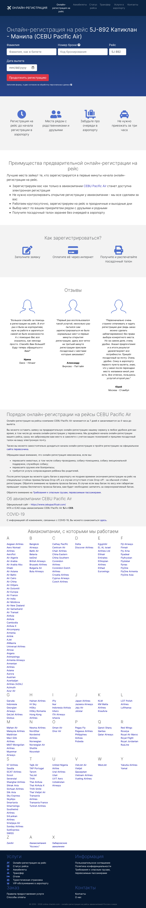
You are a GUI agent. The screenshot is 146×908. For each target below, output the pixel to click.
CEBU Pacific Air (95, 186)
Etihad (101, 568)
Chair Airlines (59, 550)
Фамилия (13, 45)
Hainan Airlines (37, 700)
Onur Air (56, 731)
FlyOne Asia (127, 574)
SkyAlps (11, 799)
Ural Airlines (58, 771)
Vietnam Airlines (84, 775)
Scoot (10, 775)
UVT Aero (57, 778)
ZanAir (10, 843)
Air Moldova (13, 602)
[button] (79, 45)
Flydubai (125, 561)
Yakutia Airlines (129, 764)
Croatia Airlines (60, 574)
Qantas (102, 731)
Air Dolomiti (13, 588)
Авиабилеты (80, 4)
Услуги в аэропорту (119, 6)
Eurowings (103, 571)
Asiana (10, 670)
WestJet (102, 764)
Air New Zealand (16, 605)
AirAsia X (11, 626)
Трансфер (105, 4)
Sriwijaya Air (13, 823)
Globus (10, 717)
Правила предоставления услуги (25, 893)
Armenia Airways (16, 660)
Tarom (33, 771)
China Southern (60, 557)
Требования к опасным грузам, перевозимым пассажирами (67, 492)
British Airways (37, 561)
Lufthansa (126, 707)
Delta (78, 544)
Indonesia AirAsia (61, 707)
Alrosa (10, 649)
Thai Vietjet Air (37, 792)
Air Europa (12, 591)
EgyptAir (102, 544)
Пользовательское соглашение (92, 862)
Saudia (10, 768)
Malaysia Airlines (16, 731)
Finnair (124, 547)
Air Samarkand (15, 608)
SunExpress (13, 829)
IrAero (55, 711)
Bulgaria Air (36, 568)
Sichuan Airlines (15, 788)
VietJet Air (81, 764)
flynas (124, 564)
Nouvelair (35, 751)
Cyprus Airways (60, 578)
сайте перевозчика (17, 449)
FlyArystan (126, 557)
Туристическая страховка (28, 879)
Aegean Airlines (15, 544)
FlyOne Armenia (129, 571)
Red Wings (126, 727)
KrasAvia (102, 711)
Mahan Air (12, 727)
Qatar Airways (105, 734)
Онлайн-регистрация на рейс (61, 8)
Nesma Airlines (37, 727)
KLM (100, 700)
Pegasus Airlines (84, 731)
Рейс (112, 45)
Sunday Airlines (15, 826)
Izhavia (56, 717)
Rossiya (125, 731)
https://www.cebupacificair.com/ (48, 504)
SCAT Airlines (14, 771)
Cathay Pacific (60, 544)
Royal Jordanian (129, 741)
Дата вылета (15, 61)
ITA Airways (58, 714)
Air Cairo (11, 578)
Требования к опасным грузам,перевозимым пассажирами (92, 871)
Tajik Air (34, 764)
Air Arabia (12, 561)
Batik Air (34, 550)
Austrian (11, 677)
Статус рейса (93, 6)
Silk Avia (11, 792)
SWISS (10, 833)
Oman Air (57, 727)
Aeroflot (11, 554)
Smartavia (12, 802)
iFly (54, 700)
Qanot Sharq (104, 727)
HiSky (33, 707)
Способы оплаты (16, 897)
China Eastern (59, 554)
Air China (12, 581)
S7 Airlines (12, 764)
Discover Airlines (84, 547)
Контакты (132, 4)
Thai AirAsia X (37, 785)
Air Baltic (11, 574)
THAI (32, 778)
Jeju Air (79, 707)
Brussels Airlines (38, 564)
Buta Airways (37, 571)
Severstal (12, 778)
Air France (12, 595)
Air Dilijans (12, 585)
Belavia (33, 554)
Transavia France (39, 802)
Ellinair (101, 554)
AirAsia (10, 615)
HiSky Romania (38, 711)
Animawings (13, 656)
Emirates (102, 557)
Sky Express (13, 795)
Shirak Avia (13, 785)
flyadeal (125, 554)
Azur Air (11, 690)
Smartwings (13, 805)
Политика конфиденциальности (93, 866)
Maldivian (12, 734)
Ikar (54, 704)
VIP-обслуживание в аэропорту (30, 883)
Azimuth (11, 687)
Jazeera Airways (84, 704)
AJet (9, 639)
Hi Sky (33, 704)
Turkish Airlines (38, 805)
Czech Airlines (60, 581)
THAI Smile (35, 788)
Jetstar (79, 711)
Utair (55, 775)
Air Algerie (12, 557)
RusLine (125, 744)
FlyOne (124, 568)
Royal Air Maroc (129, 734)
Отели (16, 876)
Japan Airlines (82, 700)
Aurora (10, 673)
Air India (11, 598)
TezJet (33, 775)
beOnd (33, 557)
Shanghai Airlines (16, 782)
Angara (10, 653)
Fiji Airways (127, 544)
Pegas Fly (80, 727)
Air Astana (12, 571)
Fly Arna (125, 550)
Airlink (10, 636)
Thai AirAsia (36, 782)
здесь (103, 520)
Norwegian (35, 741)
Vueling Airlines (83, 778)
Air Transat (12, 612)
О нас (78, 897)
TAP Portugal (37, 768)
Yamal (124, 768)
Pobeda (79, 741)
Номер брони (67, 45)
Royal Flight (127, 737)
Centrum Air (58, 547)
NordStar (34, 731)
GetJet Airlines (15, 714)
